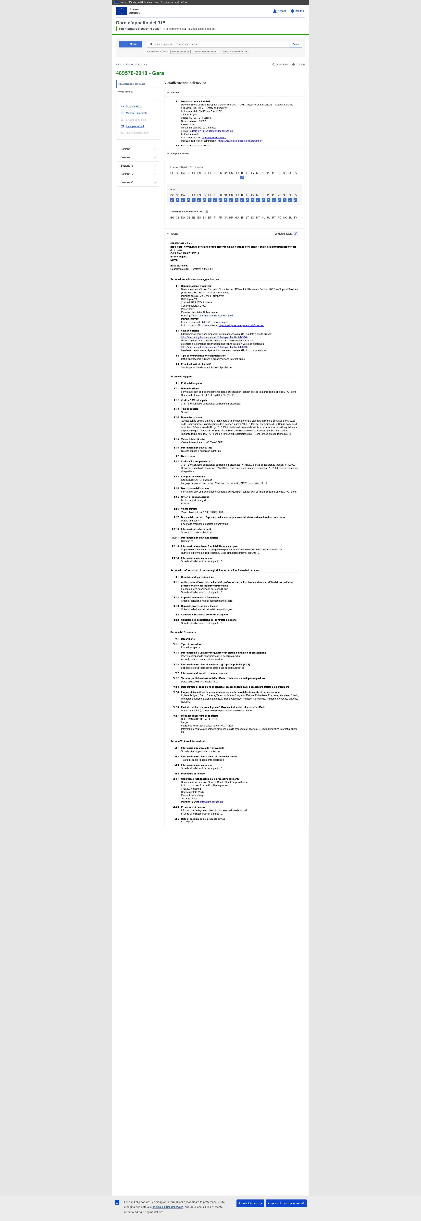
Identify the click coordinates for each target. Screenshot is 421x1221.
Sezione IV (127, 174)
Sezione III (127, 165)
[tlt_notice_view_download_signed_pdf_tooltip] (242, 177)
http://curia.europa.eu (211, 801)
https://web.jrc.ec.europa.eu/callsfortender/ (240, 140)
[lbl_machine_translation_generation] (206, 211)
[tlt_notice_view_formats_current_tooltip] (295, 233)
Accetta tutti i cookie (250, 1203)
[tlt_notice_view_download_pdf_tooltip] (172, 199)
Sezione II (126, 157)
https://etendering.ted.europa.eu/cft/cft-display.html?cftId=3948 (214, 337)
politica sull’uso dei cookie (167, 1207)
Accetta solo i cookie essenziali (286, 1203)
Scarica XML (133, 106)
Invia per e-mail (135, 126)
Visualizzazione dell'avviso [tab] (131, 83)
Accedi (282, 11)
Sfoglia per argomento (233, 51)
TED (118, 64)
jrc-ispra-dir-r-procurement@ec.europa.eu (211, 131)
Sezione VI (127, 182)
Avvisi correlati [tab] (125, 91)
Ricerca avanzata (180, 51)
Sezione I (126, 149)
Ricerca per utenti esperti (206, 51)
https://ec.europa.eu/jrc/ (214, 137)
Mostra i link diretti (136, 113)
